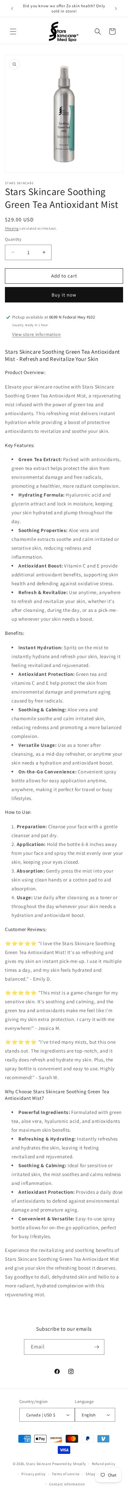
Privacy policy (33, 1474)
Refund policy (103, 1463)
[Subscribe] (97, 1347)
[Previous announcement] (12, 8)
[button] (13, 31)
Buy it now (64, 295)
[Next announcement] (116, 8)
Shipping (12, 228)
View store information (36, 334)
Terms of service (65, 1474)
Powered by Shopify (69, 1463)
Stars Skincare (38, 1463)
